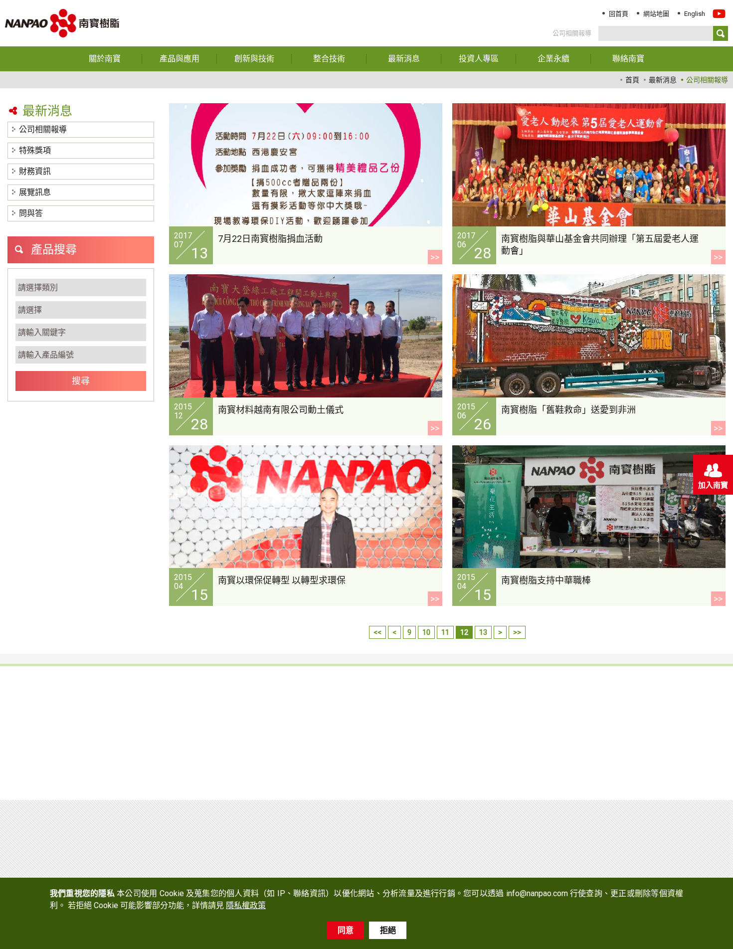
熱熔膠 (31, 730)
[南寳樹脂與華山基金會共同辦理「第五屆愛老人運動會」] (589, 164)
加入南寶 (713, 485)
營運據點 (394, 742)
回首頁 (618, 13)
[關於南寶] (104, 58)
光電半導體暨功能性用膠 (181, 706)
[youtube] (719, 17)
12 (464, 632)
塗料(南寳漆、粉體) (52, 742)
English (694, 13)
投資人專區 (521, 726)
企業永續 (636, 687)
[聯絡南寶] (628, 58)
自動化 (270, 706)
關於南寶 (397, 687)
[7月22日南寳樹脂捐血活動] (305, 164)
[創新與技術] (254, 58)
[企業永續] (553, 58)
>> (434, 257)
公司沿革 (394, 718)
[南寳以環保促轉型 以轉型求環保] (305, 507)
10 (426, 632)
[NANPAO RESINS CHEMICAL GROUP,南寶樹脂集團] (161, 850)
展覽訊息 (35, 192)
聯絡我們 (636, 706)
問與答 (31, 213)
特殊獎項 (35, 150)
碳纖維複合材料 (166, 754)
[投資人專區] (478, 58)
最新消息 (517, 687)
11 (445, 632)
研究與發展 (397, 754)
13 (483, 632)
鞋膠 (27, 706)
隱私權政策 (640, 726)
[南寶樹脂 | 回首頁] (62, 23)
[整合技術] (329, 58)
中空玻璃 (155, 742)
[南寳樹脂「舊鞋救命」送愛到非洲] (589, 335)
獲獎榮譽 (394, 730)
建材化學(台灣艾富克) (56, 754)
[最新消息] (403, 58)
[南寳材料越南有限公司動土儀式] (305, 335)
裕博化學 (155, 766)
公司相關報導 (43, 129)
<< (377, 632)
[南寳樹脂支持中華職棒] (589, 507)
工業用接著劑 (42, 718)
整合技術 (277, 687)
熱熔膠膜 (155, 730)
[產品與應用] (179, 58)
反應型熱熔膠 (162, 718)
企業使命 (394, 706)
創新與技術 (162, 687)
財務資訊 (35, 171)
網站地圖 (656, 13)
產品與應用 (42, 687)
